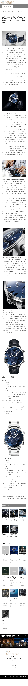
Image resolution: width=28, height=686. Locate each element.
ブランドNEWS (7, 6)
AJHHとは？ (14, 656)
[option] (7, 643)
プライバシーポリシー (13, 667)
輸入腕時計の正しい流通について (14, 658)
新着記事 (14, 660)
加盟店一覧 (14, 665)
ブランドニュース (14, 663)
